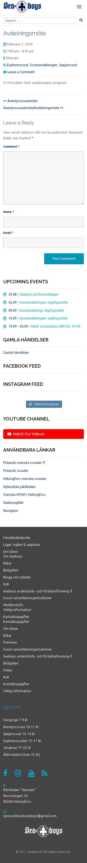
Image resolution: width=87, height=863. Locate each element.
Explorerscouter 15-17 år (22, 741)
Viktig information (17, 610)
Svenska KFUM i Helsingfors (24, 494)
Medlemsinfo (13, 605)
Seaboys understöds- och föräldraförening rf (37, 591)
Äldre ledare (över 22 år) (21, 754)
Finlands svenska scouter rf (24, 462)
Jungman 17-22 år (17, 747)
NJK (6, 584)
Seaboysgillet (13, 502)
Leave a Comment (21, 72)
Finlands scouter (16, 471)
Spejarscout (68, 65)
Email (8, 232)
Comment (11, 146)
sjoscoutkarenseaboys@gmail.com (30, 816)
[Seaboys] (22, 7)
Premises (10, 642)
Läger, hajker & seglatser (21, 545)
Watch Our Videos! (28, 434)
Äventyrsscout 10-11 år (21, 727)
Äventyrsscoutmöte (22, 101)
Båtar (7, 563)
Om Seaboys (12, 556)
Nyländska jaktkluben (19, 487)
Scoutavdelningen (43, 65)
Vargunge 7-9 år (15, 720)
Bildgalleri (10, 570)
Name (8, 212)
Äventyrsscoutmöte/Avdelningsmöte (31, 108)
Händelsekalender (16, 538)
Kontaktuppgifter (16, 617)
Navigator (10, 510)
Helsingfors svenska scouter (24, 479)
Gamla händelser (16, 352)
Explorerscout (17, 65)
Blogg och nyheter (17, 577)
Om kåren (10, 551)
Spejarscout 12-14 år (19, 734)
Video (7, 670)
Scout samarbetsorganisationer (27, 598)
